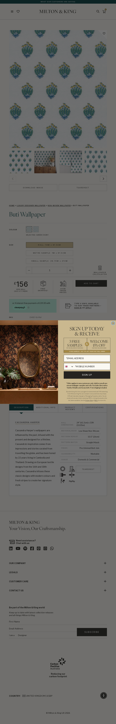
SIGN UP (87, 375)
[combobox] (69, 366)
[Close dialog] (113, 323)
